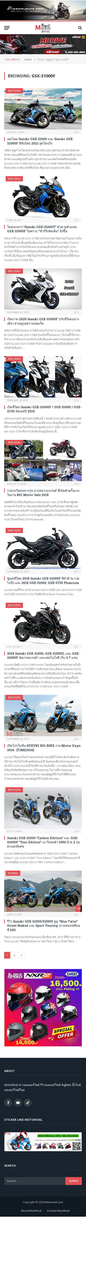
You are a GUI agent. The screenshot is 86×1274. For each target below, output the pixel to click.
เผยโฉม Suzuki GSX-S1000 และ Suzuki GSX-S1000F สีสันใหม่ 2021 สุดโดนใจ (40, 141)
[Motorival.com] (43, 28)
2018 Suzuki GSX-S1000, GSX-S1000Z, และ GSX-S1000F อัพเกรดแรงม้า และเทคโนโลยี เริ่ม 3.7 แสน (43, 655)
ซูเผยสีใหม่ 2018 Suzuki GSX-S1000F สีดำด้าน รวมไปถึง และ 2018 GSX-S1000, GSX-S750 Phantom (43, 580)
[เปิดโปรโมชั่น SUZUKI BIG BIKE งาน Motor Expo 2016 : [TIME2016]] (43, 715)
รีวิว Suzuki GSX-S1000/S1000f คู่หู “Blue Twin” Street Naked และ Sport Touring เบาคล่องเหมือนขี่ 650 (43, 925)
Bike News (14, 91)
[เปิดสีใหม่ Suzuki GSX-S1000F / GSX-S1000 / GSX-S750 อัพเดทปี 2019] (43, 377)
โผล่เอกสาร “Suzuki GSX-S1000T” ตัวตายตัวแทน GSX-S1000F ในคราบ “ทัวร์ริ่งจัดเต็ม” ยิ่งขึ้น (42, 229)
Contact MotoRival (58, 1210)
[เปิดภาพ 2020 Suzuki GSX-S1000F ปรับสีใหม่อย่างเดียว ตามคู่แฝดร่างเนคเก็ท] (43, 289)
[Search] (79, 28)
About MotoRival (31, 1210)
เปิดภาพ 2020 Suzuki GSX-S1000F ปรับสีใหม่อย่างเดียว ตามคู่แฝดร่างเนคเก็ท (43, 321)
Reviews (13, 873)
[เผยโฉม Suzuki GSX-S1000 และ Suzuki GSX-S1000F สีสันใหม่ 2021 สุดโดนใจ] (43, 108)
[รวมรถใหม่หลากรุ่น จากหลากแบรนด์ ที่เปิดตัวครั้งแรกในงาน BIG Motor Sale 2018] (43, 460)
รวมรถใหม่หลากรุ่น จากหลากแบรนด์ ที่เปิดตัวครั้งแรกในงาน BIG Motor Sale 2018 (43, 492)
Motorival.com (54, 1202)
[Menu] (7, 28)
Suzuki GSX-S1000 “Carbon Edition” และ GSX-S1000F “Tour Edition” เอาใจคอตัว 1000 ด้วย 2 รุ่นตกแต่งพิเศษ (43, 842)
